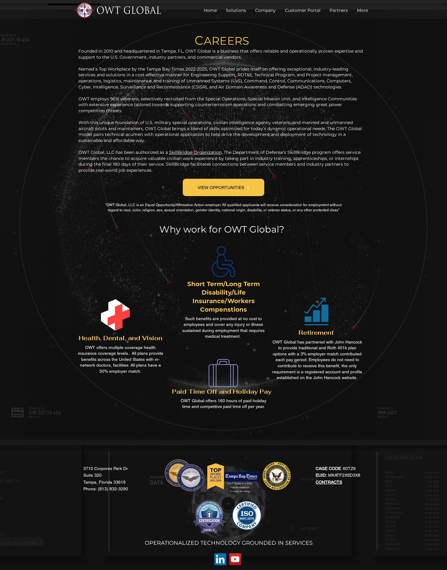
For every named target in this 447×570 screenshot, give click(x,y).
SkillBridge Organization (195, 152)
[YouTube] (235, 559)
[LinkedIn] (220, 559)
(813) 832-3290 (113, 488)
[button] (265, 10)
